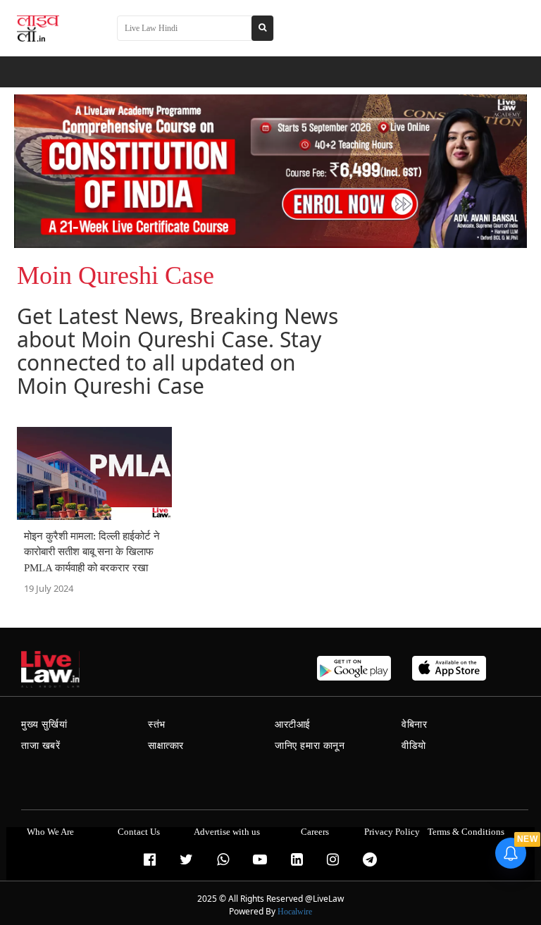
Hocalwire (295, 912)
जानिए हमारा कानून (310, 745)
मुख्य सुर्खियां (44, 724)
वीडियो (414, 745)
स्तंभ (157, 724)
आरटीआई (293, 724)
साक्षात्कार (166, 745)
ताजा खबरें (41, 745)
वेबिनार (414, 724)
